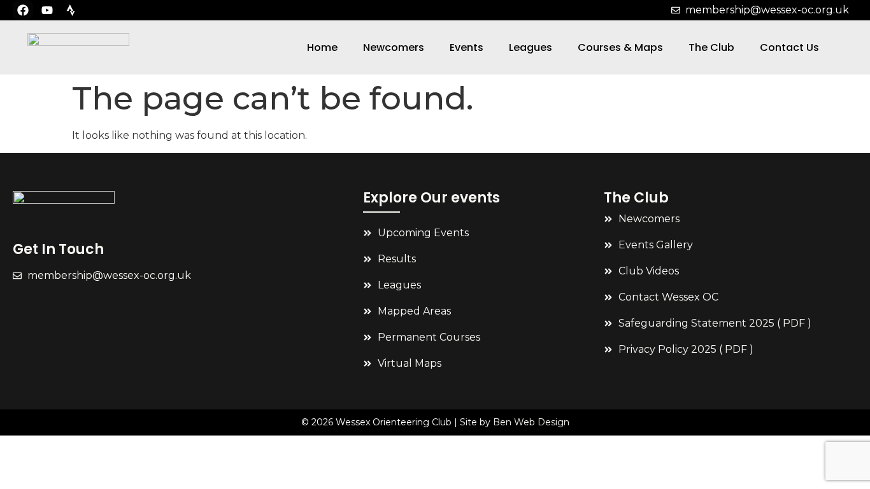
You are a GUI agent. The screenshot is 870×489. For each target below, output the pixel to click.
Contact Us (789, 47)
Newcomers (393, 47)
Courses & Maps (620, 47)
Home (322, 47)
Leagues (530, 47)
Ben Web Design (531, 422)
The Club (711, 47)
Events (466, 47)
